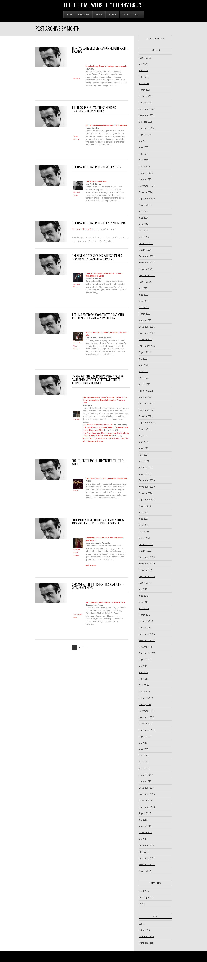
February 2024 (146, 243)
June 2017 (143, 749)
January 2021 (145, 474)
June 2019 (143, 595)
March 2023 (144, 313)
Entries (144, 930)
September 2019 (147, 576)
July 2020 (143, 512)
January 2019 (145, 627)
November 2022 (147, 333)
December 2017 (147, 710)
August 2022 (145, 352)
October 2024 (145, 192)
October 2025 (145, 121)
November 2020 (147, 486)
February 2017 (146, 774)
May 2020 (143, 525)
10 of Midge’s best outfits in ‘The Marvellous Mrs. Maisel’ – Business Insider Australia (98, 521)
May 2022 (143, 371)
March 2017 (144, 768)
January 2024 (145, 249)
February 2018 (146, 698)
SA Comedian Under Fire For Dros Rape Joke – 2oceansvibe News (97, 586)
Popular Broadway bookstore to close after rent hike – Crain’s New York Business (98, 316)
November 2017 (147, 717)
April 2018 (144, 685)
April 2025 (144, 160)
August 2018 (145, 659)
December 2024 (147, 185)
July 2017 (143, 742)
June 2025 (143, 147)
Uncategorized (146, 897)
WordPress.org (146, 942)
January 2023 (145, 320)
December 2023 (147, 256)
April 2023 (144, 307)
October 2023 (145, 269)
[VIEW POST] (51, 57)
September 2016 (147, 807)
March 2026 (144, 89)
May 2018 (143, 678)
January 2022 (145, 397)
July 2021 (143, 435)
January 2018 (145, 704)
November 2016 (147, 794)
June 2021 (143, 441)
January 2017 (145, 781)
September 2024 (147, 198)
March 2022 (144, 384)
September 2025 (147, 128)
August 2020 (145, 506)
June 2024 (143, 217)
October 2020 (145, 493)
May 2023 (143, 301)
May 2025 (143, 153)
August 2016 (145, 813)
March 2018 (144, 691)
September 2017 (147, 730)
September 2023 (147, 275)
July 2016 (143, 819)
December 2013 (147, 858)
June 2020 (143, 518)
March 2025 (144, 166)
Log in (142, 923)
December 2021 (147, 403)
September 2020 (147, 499)
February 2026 (146, 96)
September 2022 (147, 345)
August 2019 (145, 582)
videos (142, 903)
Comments (146, 936)
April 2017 (144, 762)
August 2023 (145, 281)
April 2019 (144, 608)
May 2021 (143, 448)
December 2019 (147, 557)
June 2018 (143, 672)
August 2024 (145, 205)
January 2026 (145, 102)
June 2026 (143, 70)
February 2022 (146, 390)
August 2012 (145, 871)
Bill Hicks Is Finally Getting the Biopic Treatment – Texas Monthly (94, 109)
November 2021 (147, 409)
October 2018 (145, 646)
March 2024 (144, 237)
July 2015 (143, 839)
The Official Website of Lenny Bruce (103, 5)
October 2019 (145, 570)
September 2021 (147, 422)
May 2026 (143, 76)
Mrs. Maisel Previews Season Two (98, 424)
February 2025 (146, 173)
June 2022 (143, 365)
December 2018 (147, 634)
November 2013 (147, 864)
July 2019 (143, 589)
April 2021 (144, 454)
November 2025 (147, 115)
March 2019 (144, 614)
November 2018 (147, 640)
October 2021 (145, 416)
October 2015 (145, 832)
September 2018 (147, 653)
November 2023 (147, 262)
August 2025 (145, 134)
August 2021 (145, 429)
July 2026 (143, 64)
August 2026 (145, 57)
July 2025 (143, 140)
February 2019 (146, 621)
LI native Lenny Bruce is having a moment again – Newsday (100, 50)
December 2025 (147, 108)
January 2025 (145, 179)
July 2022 (143, 358)
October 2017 (145, 723)
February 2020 (146, 544)
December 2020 (147, 480)
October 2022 (145, 339)
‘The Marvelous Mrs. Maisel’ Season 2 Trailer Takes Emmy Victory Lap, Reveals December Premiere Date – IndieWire (97, 379)
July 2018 (143, 666)
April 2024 (144, 230)
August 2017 (145, 736)
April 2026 (144, 83)
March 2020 (144, 538)
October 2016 (145, 800)
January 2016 (145, 826)
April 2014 (144, 851)
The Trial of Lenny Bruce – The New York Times (98, 223)
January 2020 (145, 550)
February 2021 (146, 467)
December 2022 (147, 326)
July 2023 (143, 288)
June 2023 (143, 294)
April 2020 (144, 531)
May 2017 (143, 755)
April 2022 (144, 377)
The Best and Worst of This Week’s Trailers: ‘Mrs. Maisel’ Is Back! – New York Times (97, 257)
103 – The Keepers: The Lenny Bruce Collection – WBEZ (99, 462)
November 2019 (147, 563)
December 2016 (147, 787)
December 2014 (147, 845)
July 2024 (143, 211)
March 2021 (144, 461)
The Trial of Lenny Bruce (83, 229)
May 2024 (143, 224)
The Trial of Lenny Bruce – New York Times (96, 167)
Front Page (144, 890)
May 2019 (143, 602)
